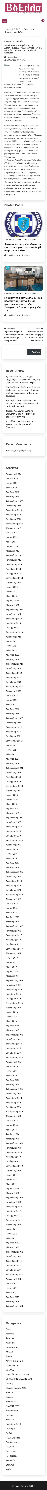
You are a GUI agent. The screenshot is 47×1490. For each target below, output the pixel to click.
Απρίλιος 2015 (12, 1080)
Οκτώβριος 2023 (13, 628)
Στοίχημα (10, 1465)
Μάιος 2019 (11, 858)
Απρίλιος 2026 (12, 492)
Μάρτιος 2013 (12, 1193)
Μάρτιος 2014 (12, 1139)
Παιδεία (9, 1433)
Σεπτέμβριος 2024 (14, 578)
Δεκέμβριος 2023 (14, 619)
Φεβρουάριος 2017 (14, 980)
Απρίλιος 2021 (12, 759)
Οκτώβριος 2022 (13, 682)
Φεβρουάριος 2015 (14, 1089)
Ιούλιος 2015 (12, 1066)
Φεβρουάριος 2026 (14, 501)
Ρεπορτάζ (10, 1460)
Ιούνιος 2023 (12, 646)
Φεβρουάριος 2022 (14, 718)
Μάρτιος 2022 (12, 713)
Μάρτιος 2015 (12, 1084)
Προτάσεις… (11, 1456)
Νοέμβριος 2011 (13, 1265)
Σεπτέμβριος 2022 (14, 686)
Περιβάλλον (11, 1442)
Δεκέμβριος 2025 (14, 510)
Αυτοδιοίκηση (12, 1365)
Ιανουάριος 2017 (13, 985)
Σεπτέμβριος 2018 (14, 894)
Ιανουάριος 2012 (13, 1256)
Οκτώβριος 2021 (13, 736)
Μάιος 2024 (11, 596)
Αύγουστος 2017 (13, 953)
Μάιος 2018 (11, 912)
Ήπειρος (10, 1415)
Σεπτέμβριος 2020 (14, 786)
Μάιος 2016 (11, 1021)
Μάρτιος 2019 (12, 867)
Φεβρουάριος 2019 (14, 872)
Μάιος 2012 (11, 1238)
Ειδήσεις (10, 1397)
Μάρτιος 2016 (12, 1030)
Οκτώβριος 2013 (13, 1161)
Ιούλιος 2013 (12, 1175)
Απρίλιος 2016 (12, 1026)
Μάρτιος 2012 (12, 1247)
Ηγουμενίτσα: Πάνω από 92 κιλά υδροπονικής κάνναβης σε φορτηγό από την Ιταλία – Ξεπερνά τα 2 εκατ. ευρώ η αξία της (23, 304)
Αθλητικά (10, 1343)
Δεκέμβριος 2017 (14, 935)
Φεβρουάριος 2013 (14, 1197)
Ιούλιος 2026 (12, 478)
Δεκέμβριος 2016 (14, 989)
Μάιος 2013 (11, 1184)
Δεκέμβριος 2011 (14, 1261)
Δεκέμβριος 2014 (14, 1098)
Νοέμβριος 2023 (13, 623)
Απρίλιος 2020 (12, 808)
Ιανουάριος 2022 (13, 723)
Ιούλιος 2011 (12, 1283)
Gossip (9, 1329)
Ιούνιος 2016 (12, 1017)
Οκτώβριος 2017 (13, 944)
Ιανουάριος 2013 (13, 1202)
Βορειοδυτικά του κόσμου (17, 1374)
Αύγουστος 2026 (13, 474)
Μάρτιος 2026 (12, 496)
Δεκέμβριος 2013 (14, 1152)
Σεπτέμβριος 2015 (14, 1057)
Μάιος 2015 (11, 1075)
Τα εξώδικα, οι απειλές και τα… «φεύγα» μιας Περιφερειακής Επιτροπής (20, 424)
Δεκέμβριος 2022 (14, 673)
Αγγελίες (10, 1334)
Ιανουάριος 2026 (13, 506)
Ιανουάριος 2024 (13, 614)
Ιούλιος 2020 (12, 795)
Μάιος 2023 (11, 650)
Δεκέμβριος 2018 (14, 881)
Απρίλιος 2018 (12, 917)
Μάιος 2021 (11, 754)
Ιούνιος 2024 (12, 591)
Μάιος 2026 (11, 487)
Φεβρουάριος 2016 (14, 1035)
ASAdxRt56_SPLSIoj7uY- (17, 60)
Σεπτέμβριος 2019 (14, 840)
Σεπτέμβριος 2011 (14, 1274)
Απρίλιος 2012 (12, 1243)
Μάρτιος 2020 (12, 813)
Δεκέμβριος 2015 (14, 1044)
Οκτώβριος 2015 (13, 1053)
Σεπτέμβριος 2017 (14, 949)
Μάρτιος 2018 (12, 922)
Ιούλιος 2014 (12, 1121)
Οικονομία (10, 1429)
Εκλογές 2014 (12, 1401)
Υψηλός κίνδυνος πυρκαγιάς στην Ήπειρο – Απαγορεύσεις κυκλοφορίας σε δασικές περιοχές (23, 403)
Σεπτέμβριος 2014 (14, 1111)
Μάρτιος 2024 (12, 605)
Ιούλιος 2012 (12, 1229)
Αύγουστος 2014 (13, 1116)
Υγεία (8, 1469)
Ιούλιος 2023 (12, 641)
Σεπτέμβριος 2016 (14, 1003)
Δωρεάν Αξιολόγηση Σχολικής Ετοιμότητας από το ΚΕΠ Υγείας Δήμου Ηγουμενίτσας (20, 414)
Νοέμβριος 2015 (13, 1048)
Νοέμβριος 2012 (13, 1211)
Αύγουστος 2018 (13, 899)
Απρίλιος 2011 (12, 1297)
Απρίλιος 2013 (12, 1188)
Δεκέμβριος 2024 (14, 564)
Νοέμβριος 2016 (13, 994)
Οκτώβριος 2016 (13, 998)
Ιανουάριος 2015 (13, 1093)
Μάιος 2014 (11, 1130)
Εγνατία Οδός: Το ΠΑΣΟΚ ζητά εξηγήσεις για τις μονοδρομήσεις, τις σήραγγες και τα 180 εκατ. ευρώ (23, 379)
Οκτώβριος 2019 (13, 836)
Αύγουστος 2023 (13, 637)
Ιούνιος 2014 (12, 1125)
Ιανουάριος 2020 (13, 822)
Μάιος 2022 (11, 705)
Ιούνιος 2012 (12, 1234)
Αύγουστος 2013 (13, 1170)
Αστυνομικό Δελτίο (13, 41)
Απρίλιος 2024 (12, 600)
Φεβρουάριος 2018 (14, 926)
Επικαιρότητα (32, 239)
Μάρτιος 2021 (12, 763)
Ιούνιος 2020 (12, 799)
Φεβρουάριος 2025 (14, 555)
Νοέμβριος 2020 (13, 777)
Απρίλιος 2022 (12, 709)
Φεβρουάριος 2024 (14, 610)
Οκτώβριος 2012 (13, 1216)
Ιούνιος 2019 (12, 854)
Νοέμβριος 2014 (13, 1102)
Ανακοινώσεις (12, 1347)
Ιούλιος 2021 (12, 745)
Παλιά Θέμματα (13, 1438)
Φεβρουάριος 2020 (14, 818)
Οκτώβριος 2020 (13, 781)
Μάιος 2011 (11, 1292)
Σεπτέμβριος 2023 (14, 632)
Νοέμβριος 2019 (13, 831)
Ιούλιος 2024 (12, 587)
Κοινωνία (10, 1419)
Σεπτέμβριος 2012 (14, 1220)
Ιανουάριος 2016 (13, 1039)
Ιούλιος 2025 (12, 533)
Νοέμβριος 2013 (13, 1157)
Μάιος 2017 (11, 967)
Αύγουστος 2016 (13, 1007)
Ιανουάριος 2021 (13, 772)
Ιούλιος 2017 (12, 958)
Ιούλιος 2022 (12, 695)
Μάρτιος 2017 (12, 976)
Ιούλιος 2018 (12, 904)
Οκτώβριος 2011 (13, 1270)
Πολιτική (10, 1447)
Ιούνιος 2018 (12, 908)
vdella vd (27, 255)
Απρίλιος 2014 (12, 1134)
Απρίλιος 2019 (12, 863)
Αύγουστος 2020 (13, 790)
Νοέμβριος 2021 (13, 732)
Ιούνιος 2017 (12, 962)
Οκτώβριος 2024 (13, 573)
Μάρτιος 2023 (12, 659)
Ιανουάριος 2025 (13, 560)
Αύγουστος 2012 (13, 1225)
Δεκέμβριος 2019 (14, 827)
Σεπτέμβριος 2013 (14, 1166)
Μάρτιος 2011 (12, 1301)
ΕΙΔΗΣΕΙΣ (10, 1392)
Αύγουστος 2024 (13, 582)
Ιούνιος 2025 (12, 537)
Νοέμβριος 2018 (13, 885)
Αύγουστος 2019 (13, 845)
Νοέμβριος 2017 (13, 940)
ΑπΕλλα (9, 1352)
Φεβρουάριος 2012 (14, 1252)
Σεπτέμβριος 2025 (14, 524)
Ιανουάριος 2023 (13, 668)
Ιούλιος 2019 (12, 849)
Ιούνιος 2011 (12, 1288)
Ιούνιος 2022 (12, 700)
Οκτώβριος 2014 (13, 1107)
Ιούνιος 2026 (12, 483)
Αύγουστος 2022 (13, 691)
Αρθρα (9, 1356)
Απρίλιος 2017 (12, 971)
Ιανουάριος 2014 (13, 1148)
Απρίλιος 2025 (12, 546)
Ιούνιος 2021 (12, 750)
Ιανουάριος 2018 (13, 931)
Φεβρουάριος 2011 (14, 1306)
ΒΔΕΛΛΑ (10, 1370)
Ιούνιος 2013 (12, 1179)
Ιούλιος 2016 (12, 1012)
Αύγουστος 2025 (13, 528)
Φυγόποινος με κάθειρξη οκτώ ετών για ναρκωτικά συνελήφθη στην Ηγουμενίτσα (23, 247)
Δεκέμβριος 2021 (14, 727)
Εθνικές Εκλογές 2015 (16, 1388)
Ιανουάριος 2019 (13, 876)
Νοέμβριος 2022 (13, 677)
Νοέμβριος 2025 (13, 515)
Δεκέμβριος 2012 (14, 1206)
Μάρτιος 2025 (12, 551)
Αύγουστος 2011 (13, 1279)
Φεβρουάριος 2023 (14, 664)
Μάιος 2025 (11, 542)
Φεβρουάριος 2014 (14, 1143)
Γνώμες (9, 1383)
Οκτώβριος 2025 (13, 519)
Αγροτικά (10, 1338)
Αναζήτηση (36, 352)
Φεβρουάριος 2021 (14, 768)
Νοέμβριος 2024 (13, 569)
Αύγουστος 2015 (13, 1062)
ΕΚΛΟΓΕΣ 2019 (12, 1406)
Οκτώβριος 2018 (13, 890)
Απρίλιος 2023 (12, 655)
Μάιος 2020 (11, 804)
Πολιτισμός (11, 1451)
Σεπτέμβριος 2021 (14, 741)
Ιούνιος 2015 (12, 1071)
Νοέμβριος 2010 (13, 1424)
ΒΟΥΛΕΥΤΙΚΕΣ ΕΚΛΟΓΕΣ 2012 (19, 1379)
